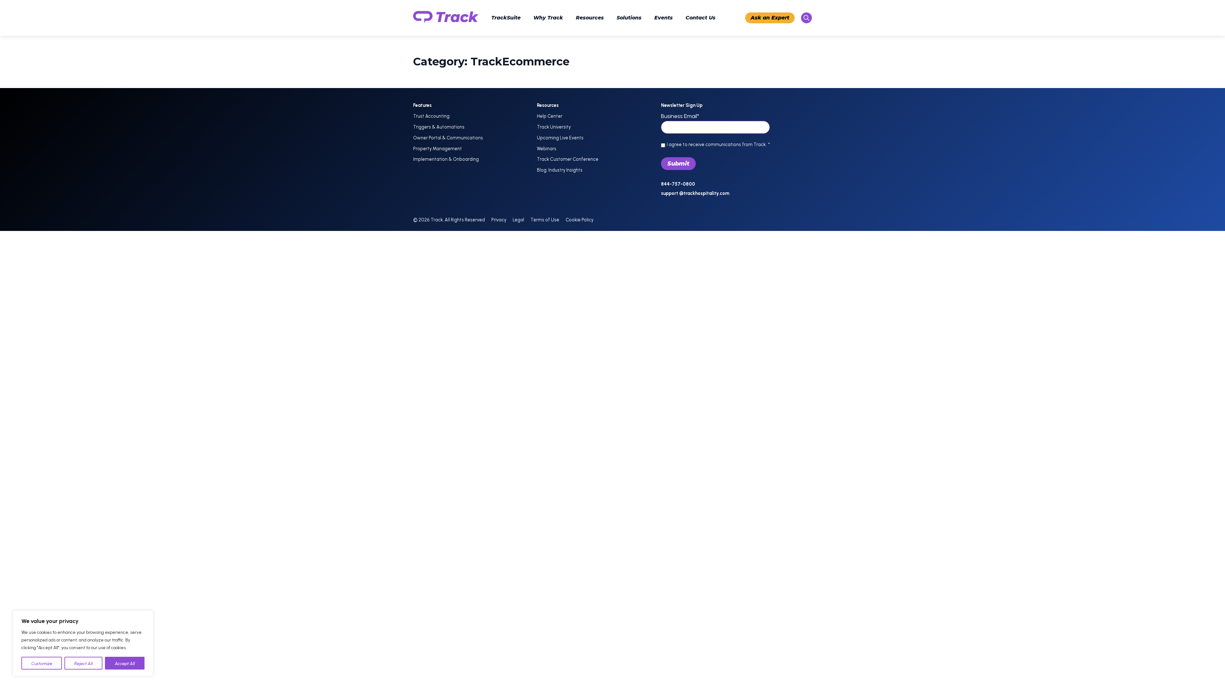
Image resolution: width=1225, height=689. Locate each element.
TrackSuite (506, 18)
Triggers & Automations (438, 127)
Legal (518, 220)
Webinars (546, 149)
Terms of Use (545, 220)
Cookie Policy (579, 220)
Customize (41, 663)
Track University (554, 127)
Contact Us (701, 18)
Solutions (629, 18)
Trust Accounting (431, 116)
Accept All (125, 663)
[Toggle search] (806, 17)
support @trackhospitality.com (695, 193)
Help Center (549, 116)
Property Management (437, 149)
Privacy (498, 220)
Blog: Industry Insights (560, 170)
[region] (83, 643)
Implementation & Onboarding (446, 159)
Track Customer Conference (567, 159)
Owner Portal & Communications (448, 138)
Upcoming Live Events (560, 138)
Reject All (83, 663)
